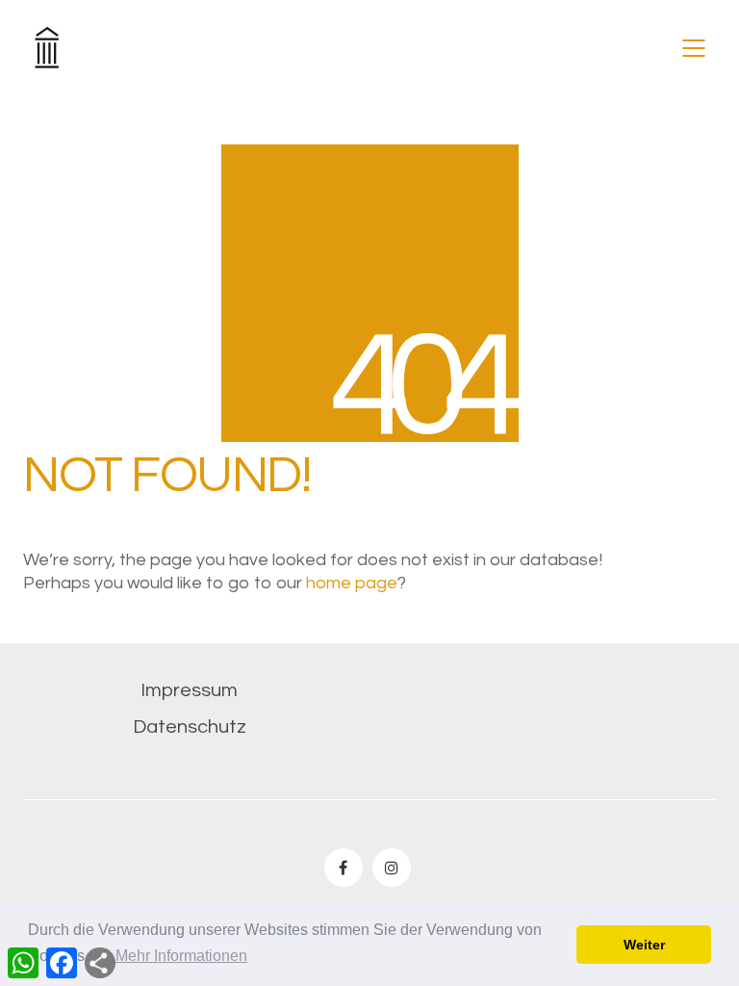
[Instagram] (391, 867)
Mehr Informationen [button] (181, 955)
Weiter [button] (644, 944)
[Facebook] (343, 867)
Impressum (189, 690)
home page (351, 583)
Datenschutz (189, 727)
